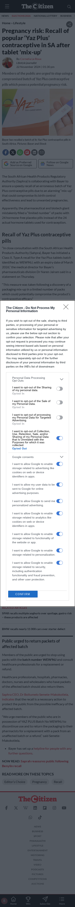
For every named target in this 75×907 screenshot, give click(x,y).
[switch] (59, 389)
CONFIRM (22, 594)
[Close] (67, 308)
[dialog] (37, 453)
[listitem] (37, 379)
